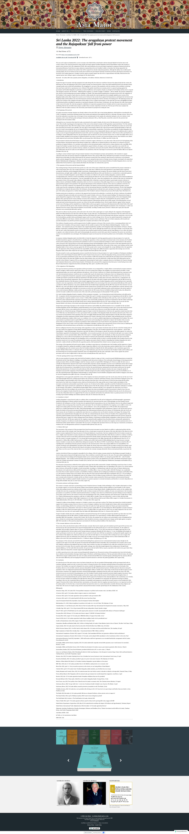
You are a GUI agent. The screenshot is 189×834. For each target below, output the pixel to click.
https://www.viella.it (103, 823)
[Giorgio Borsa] (68, 793)
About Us (65, 31)
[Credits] (94, 828)
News (109, 31)
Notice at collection (88, 832)
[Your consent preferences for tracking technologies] (181, 831)
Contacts (116, 31)
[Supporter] (120, 793)
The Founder (88, 31)
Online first (100, 31)
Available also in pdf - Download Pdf (66, 57)
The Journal (76, 31)
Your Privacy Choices (97, 832)
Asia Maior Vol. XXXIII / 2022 (72, 35)
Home (58, 31)
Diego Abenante (64, 47)
